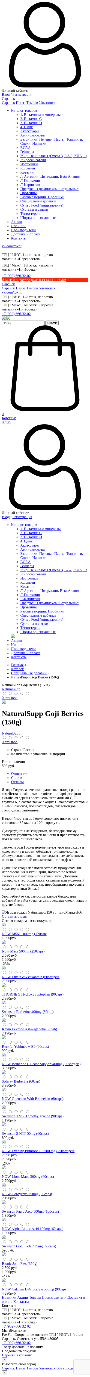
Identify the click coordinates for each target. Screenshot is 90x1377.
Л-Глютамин (30, 180)
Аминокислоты (32, 135)
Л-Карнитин (30, 185)
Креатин (27, 172)
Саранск (8, 103)
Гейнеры (27, 152)
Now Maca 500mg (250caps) (23, 951)
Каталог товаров (24, 110)
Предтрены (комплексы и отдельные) (49, 189)
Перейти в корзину (17, 1355)
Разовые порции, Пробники (42, 197)
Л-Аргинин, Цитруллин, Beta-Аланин (50, 176)
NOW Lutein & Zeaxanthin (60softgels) (31, 977)
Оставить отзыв (14, 916)
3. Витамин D (31, 123)
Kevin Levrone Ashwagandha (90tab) (29, 1029)
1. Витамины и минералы (40, 115)
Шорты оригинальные (38, 218)
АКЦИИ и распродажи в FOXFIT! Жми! (34, 280)
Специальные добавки (38, 201)
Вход (6, 94)
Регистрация (22, 94)
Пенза (20, 103)
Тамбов (32, 103)
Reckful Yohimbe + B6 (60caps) (25, 1046)
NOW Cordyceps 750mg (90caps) (27, 1194)
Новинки (18, 226)
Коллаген (27, 168)
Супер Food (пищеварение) (41, 205)
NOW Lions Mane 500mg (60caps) (28, 1176)
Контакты (19, 238)
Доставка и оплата (25, 234)
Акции (16, 222)
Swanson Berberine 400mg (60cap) (28, 1012)
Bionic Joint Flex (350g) (19, 1263)
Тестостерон (30, 213)
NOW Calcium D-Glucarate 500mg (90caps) (34, 1289)
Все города (65, 1368)
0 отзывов (10, 698)
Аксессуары (29, 131)
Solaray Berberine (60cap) (21, 1081)
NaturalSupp (11, 689)
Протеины (28, 193)
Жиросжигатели (33, 160)
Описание (19, 774)
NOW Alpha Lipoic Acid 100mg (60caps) (32, 1229)
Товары (35, 1297)
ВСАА (25, 148)
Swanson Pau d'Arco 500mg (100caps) (30, 1211)
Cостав (16, 778)
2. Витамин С (31, 119)
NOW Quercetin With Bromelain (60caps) (32, 1099)
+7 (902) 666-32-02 (16, 276)
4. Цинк (26, 127)
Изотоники (29, 164)
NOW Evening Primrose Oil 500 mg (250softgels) (38, 1151)
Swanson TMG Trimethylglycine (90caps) (32, 1116)
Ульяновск (47, 103)
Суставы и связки (34, 209)
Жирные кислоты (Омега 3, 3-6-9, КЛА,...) (53, 156)
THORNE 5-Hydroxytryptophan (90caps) (32, 994)
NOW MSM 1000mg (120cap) (24, 934)
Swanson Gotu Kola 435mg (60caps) (29, 1246)
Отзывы (17, 782)
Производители (23, 230)
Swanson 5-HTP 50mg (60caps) (25, 1133)
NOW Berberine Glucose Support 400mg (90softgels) (41, 1064)
